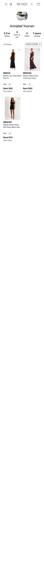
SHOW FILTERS (32, 44)
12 (29, 84)
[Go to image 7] (36, 69)
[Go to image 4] (32, 69)
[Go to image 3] (31, 69)
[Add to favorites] (19, 50)
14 (9, 84)
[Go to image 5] (33, 69)
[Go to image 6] (35, 69)
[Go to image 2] (13, 69)
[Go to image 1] (12, 69)
